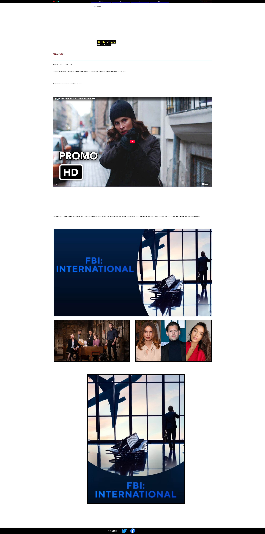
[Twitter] (124, 531)
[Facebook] (133, 531)
